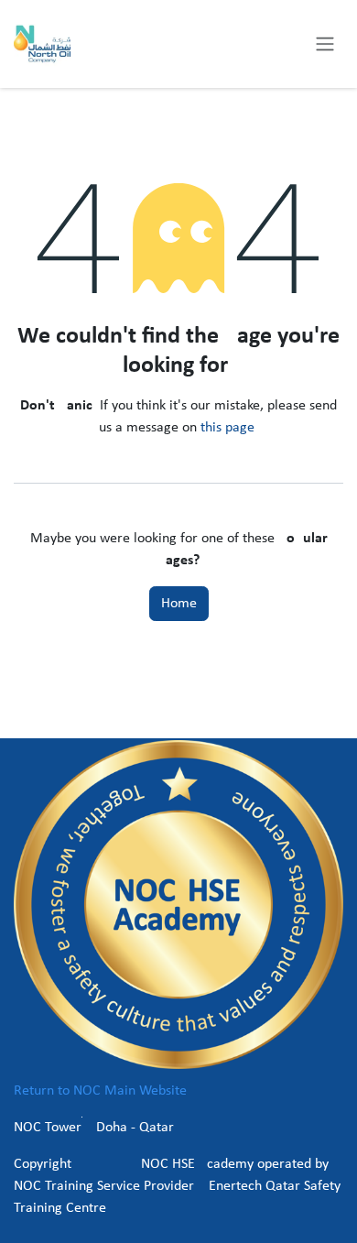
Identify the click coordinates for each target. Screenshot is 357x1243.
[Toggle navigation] (325, 44)
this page (227, 427)
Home (179, 603)
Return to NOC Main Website (100, 1091)
